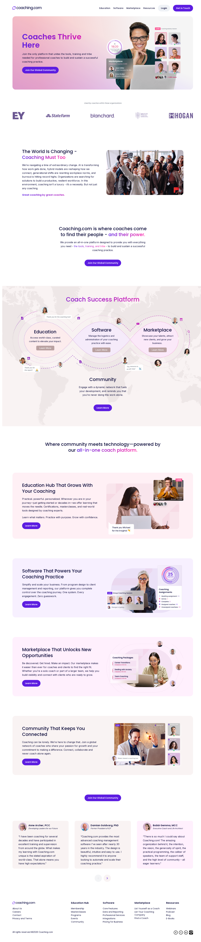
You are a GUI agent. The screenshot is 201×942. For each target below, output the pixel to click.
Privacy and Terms (22, 918)
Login (164, 8)
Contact (16, 915)
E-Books (170, 918)
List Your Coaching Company (144, 913)
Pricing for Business (113, 921)
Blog (168, 915)
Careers (16, 911)
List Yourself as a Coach (147, 908)
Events (74, 918)
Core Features (110, 908)
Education (104, 8)
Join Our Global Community (40, 70)
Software (118, 8)
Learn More (45, 348)
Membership (77, 908)
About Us (17, 908)
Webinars (171, 908)
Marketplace (133, 8)
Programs (76, 915)
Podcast (170, 911)
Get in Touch (183, 8)
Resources (149, 8)
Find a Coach (141, 918)
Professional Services (114, 915)
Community (77, 921)
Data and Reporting (113, 911)
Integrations (109, 918)
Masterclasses (78, 911)
